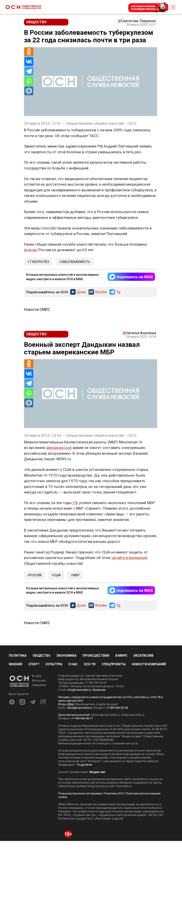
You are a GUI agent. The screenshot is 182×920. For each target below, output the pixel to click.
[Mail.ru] (28, 90)
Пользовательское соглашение (80, 793)
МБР (76, 575)
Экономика (66, 655)
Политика (17, 655)
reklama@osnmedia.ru (105, 714)
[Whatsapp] (28, 81)
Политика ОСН (113, 793)
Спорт (34, 664)
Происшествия (96, 655)
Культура (54, 664)
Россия (36, 575)
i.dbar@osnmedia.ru (79, 707)
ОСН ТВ (89, 664)
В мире (121, 655)
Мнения (15, 664)
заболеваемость (75, 262)
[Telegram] (28, 71)
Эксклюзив (143, 655)
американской (58, 447)
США (57, 575)
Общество (41, 655)
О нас (73, 664)
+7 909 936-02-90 (117, 707)
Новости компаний (149, 664)
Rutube (101, 292)
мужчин (31, 250)
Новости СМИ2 (37, 309)
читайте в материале (129, 557)
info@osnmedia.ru (79, 689)
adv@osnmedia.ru (132, 714)
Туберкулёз (39, 262)
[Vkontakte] (28, 61)
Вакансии (99, 689)
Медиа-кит (97, 772)
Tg (118, 292)
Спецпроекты (114, 664)
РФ (75, 503)
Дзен (81, 292)
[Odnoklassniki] (28, 51)
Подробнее (84, 764)
